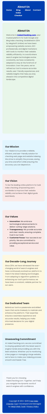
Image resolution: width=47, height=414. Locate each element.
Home (9, 10)
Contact (37, 10)
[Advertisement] (23, 105)
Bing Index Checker (18, 13)
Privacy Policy (33, 406)
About (28, 10)
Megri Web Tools (18, 406)
